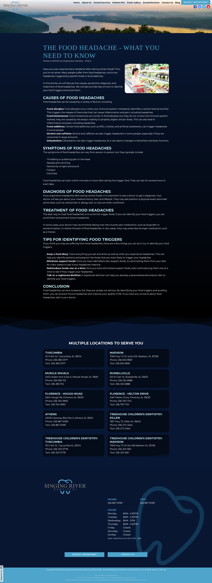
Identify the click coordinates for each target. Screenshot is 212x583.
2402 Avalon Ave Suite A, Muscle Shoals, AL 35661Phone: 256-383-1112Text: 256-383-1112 (71, 378)
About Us (86, 2)
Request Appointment (196, 2)
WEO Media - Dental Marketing (104, 570)
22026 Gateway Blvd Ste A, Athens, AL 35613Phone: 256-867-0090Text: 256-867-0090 (69, 419)
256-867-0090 (115, 503)
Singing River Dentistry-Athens (76, 570)
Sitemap (163, 570)
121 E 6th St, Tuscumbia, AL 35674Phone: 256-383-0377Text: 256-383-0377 (63, 358)
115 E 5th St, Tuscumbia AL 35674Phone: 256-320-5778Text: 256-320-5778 (71, 445)
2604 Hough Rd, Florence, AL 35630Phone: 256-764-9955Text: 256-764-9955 (64, 399)
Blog (177, 2)
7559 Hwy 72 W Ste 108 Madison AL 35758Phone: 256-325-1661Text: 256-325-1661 (136, 445)
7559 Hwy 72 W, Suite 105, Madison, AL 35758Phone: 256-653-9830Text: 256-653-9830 (134, 358)
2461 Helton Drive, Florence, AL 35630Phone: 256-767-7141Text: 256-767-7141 (130, 399)
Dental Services (102, 2)
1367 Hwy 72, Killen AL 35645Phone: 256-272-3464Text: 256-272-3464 (136, 421)
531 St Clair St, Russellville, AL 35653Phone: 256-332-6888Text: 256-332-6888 (129, 378)
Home (76, 2)
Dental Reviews (151, 2)
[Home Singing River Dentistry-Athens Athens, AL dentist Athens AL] (15, 6)
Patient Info (118, 2)
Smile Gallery (134, 2)
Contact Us (167, 2)
